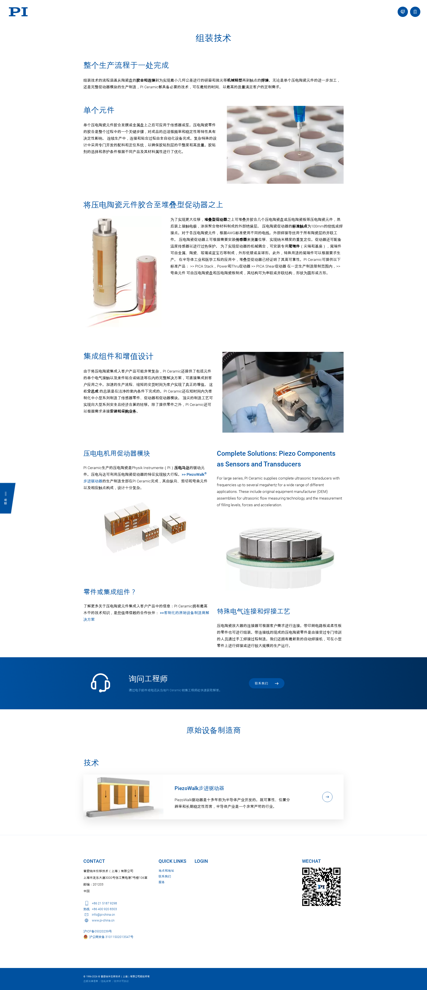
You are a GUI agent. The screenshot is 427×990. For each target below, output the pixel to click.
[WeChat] (321, 887)
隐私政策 (106, 981)
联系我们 (165, 876)
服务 (162, 882)
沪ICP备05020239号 (97, 931)
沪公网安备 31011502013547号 (110, 937)
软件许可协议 (121, 981)
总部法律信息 (90, 981)
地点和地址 (166, 870)
